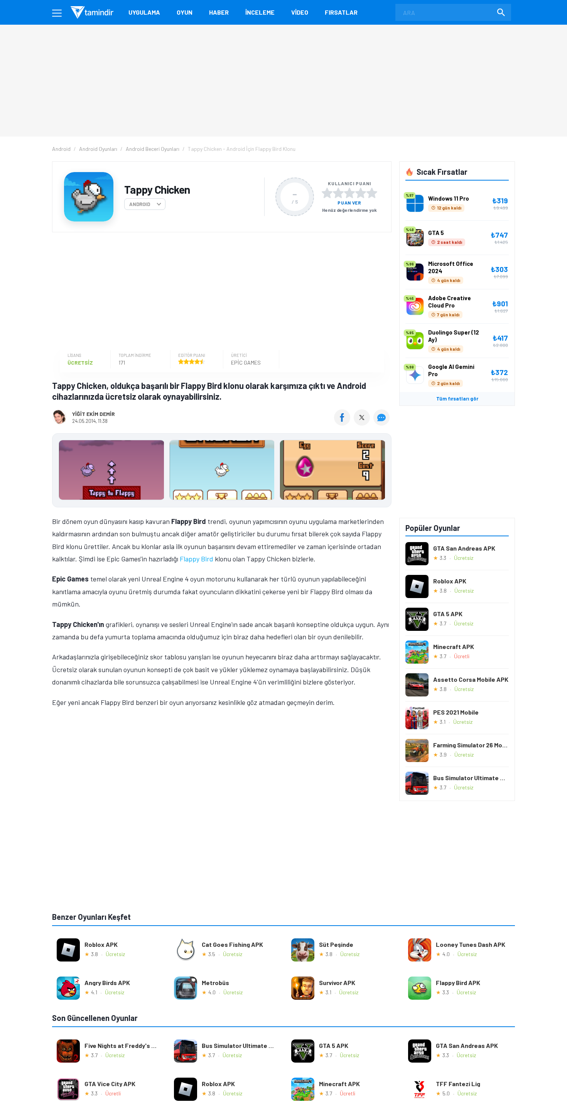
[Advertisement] (220, 292)
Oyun (184, 12)
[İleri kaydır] (381, 470)
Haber (219, 12)
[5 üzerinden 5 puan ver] (371, 193)
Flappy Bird (196, 558)
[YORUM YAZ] (382, 423)
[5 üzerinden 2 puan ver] (338, 193)
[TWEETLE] (363, 423)
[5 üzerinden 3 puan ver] (349, 193)
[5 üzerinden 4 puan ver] (360, 193)
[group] (222, 471)
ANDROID (139, 204)
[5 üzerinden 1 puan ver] (327, 193)
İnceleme (260, 12)
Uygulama (144, 12)
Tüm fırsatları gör (457, 398)
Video (299, 12)
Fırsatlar (341, 12)
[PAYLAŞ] (344, 423)
